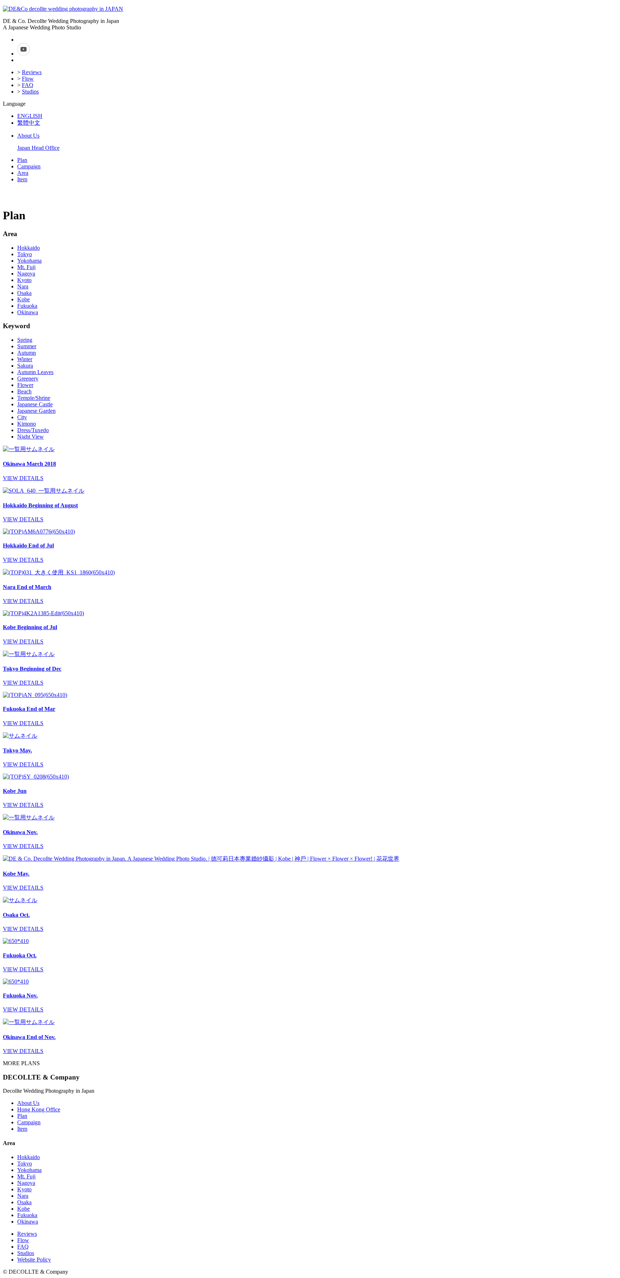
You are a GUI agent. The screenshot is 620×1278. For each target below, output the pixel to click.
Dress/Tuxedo (33, 430)
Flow (28, 79)
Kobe (23, 299)
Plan (22, 160)
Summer (26, 346)
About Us (28, 136)
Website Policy (34, 1260)
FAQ (27, 85)
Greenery (27, 378)
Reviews (32, 72)
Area (22, 173)
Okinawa (27, 312)
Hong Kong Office (38, 1109)
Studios (30, 91)
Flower (25, 385)
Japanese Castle (35, 404)
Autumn (26, 353)
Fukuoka (27, 306)
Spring (24, 340)
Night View (30, 437)
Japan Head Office (38, 148)
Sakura (25, 366)
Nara (22, 286)
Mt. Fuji (26, 267)
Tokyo (24, 254)
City (22, 417)
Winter (24, 359)
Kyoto (24, 280)
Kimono (26, 424)
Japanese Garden (36, 411)
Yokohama (29, 261)
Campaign (29, 166)
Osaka (24, 293)
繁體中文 (28, 123)
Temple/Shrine (33, 398)
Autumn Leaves (35, 372)
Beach (24, 391)
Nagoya (26, 274)
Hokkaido (28, 248)
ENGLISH (29, 116)
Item (22, 179)
